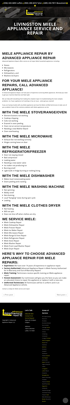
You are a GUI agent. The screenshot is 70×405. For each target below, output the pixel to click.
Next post (62, 295)
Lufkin (43, 370)
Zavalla (44, 401)
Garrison (44, 347)
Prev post (8, 295)
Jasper (43, 362)
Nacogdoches (45, 375)
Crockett (48, 338)
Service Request (29, 318)
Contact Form (29, 316)
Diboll (43, 340)
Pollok (48, 381)
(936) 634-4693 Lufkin (13, 3)
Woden (44, 399)
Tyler (47, 394)
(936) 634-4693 (29, 314)
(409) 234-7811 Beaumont (55, 3)
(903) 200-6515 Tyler (33, 3)
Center (48, 327)
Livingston (44, 368)
